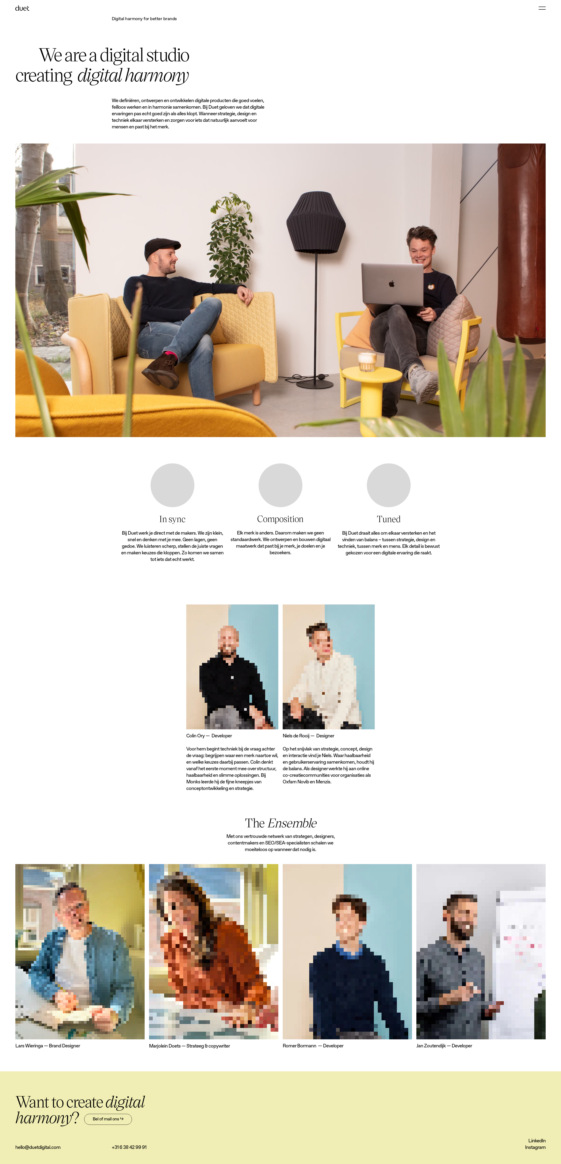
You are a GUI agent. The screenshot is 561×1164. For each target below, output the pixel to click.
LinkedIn (537, 1141)
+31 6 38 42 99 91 (129, 1147)
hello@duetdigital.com (37, 1147)
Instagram (535, 1147)
